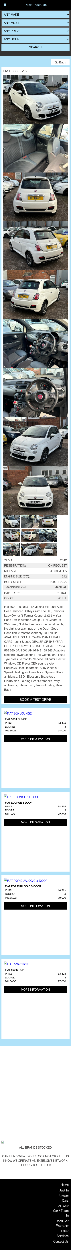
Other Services (63, 1233)
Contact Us (61, 1241)
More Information (35, 739)
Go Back (60, 62)
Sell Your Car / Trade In (61, 1210)
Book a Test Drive (35, 699)
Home (65, 1185)
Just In (64, 1190)
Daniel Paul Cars (36, 5)
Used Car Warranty (62, 1223)
